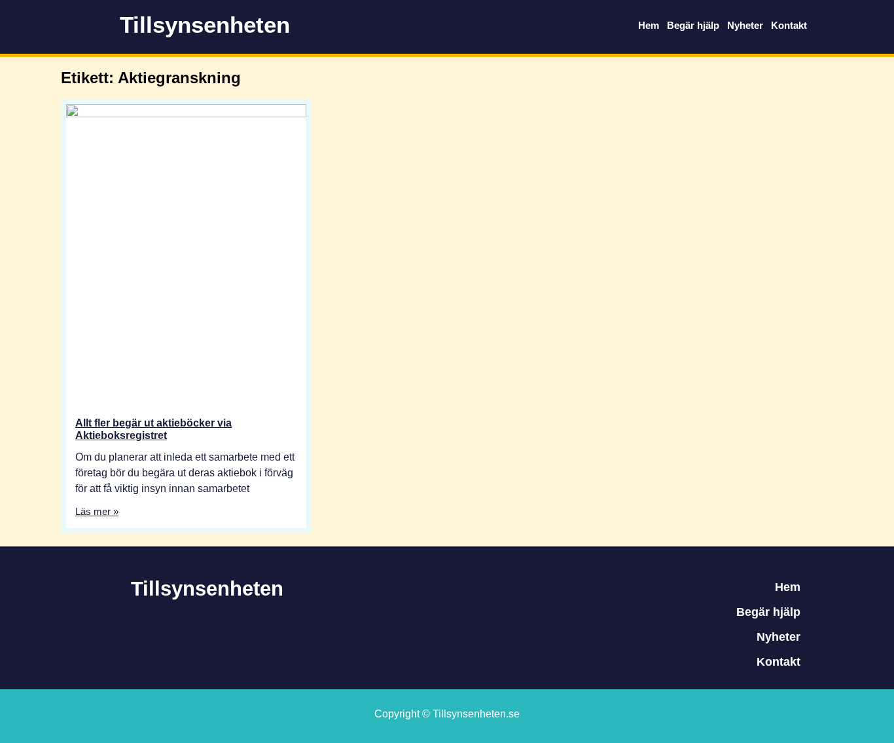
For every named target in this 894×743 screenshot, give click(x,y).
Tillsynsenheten (205, 24)
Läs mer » (96, 511)
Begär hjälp (693, 25)
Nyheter (745, 25)
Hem (648, 25)
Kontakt (789, 25)
